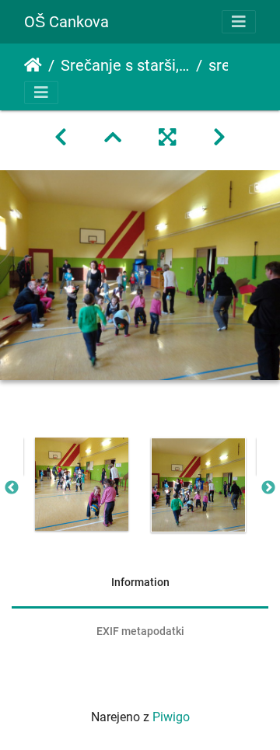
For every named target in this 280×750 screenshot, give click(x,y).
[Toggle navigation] (239, 21)
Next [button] (268, 488)
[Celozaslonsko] (167, 137)
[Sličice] (113, 137)
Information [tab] (140, 582)
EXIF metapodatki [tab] (140, 631)
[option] (81, 484)
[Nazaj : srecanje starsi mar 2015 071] (61, 137)
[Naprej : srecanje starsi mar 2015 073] (219, 137)
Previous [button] (11, 488)
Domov (33, 65)
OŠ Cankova (66, 21)
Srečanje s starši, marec (125, 65)
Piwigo (171, 717)
